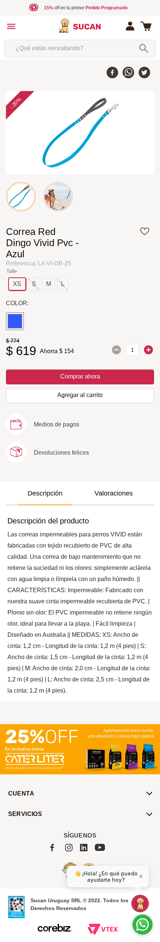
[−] (116, 350)
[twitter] (144, 73)
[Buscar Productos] (143, 48)
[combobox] (80, 48)
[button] (17, 284)
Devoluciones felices (61, 452)
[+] (148, 350)
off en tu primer (86, 7)
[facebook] (112, 73)
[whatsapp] (128, 73)
